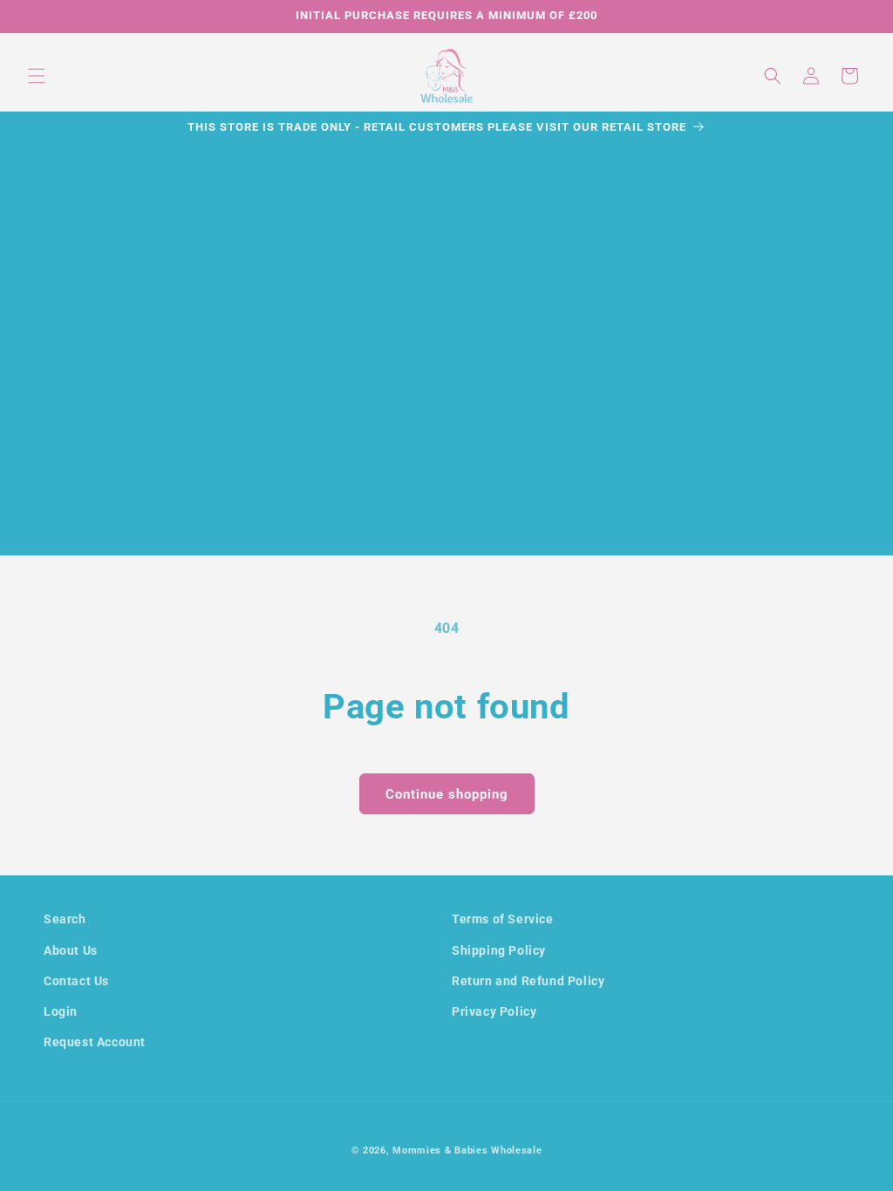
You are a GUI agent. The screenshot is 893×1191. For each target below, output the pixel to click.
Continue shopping (446, 794)
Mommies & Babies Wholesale (467, 1150)
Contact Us (76, 981)
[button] (36, 76)
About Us (71, 950)
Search (65, 919)
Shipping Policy (499, 950)
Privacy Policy (494, 1011)
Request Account (95, 1042)
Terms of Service (503, 919)
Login (61, 1011)
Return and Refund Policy (528, 981)
